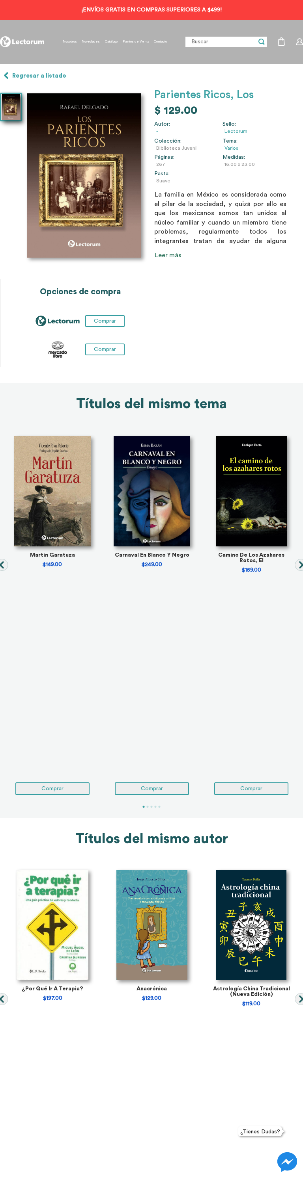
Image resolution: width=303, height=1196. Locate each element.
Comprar (105, 349)
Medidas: (234, 157)
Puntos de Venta (136, 41)
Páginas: (164, 157)
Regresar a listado (39, 76)
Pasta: (162, 173)
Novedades (91, 41)
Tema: (230, 141)
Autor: (162, 124)
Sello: (229, 124)
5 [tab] (159, 807)
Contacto (160, 41)
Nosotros (70, 41)
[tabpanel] (52, 615)
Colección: (167, 141)
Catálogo (111, 41)
